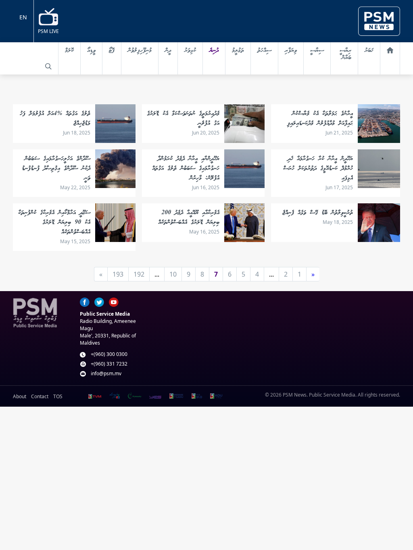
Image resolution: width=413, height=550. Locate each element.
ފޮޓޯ (112, 51)
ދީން (168, 51)
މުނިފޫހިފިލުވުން (140, 51)
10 (173, 274)
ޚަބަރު (369, 51)
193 (118, 274)
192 (138, 274)
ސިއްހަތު (264, 51)
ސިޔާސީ (317, 51)
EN (23, 17)
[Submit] (48, 66)
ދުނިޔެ (214, 51)
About (19, 396)
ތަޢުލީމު (238, 51)
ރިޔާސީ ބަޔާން (345, 54)
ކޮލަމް (69, 51)
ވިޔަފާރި (291, 51)
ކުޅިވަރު (190, 51)
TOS (58, 396)
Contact (39, 396)
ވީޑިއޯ (91, 51)
